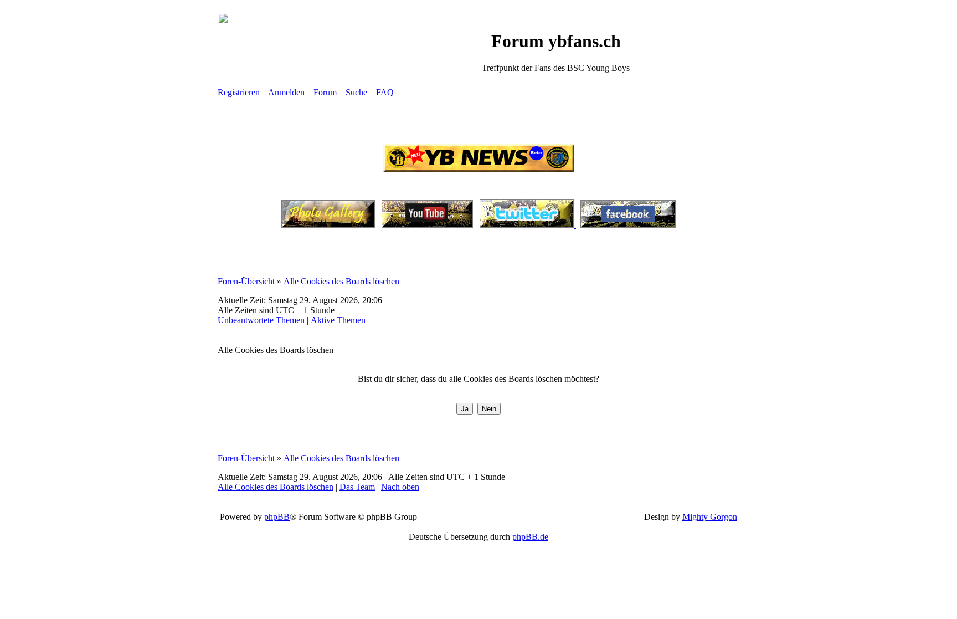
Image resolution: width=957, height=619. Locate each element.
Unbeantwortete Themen (261, 320)
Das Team (357, 487)
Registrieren (239, 92)
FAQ (385, 92)
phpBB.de (530, 536)
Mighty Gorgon (709, 516)
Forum (325, 92)
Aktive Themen (338, 320)
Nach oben (400, 487)
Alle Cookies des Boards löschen (341, 281)
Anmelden (286, 92)
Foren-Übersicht (246, 281)
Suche (356, 92)
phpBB (277, 516)
